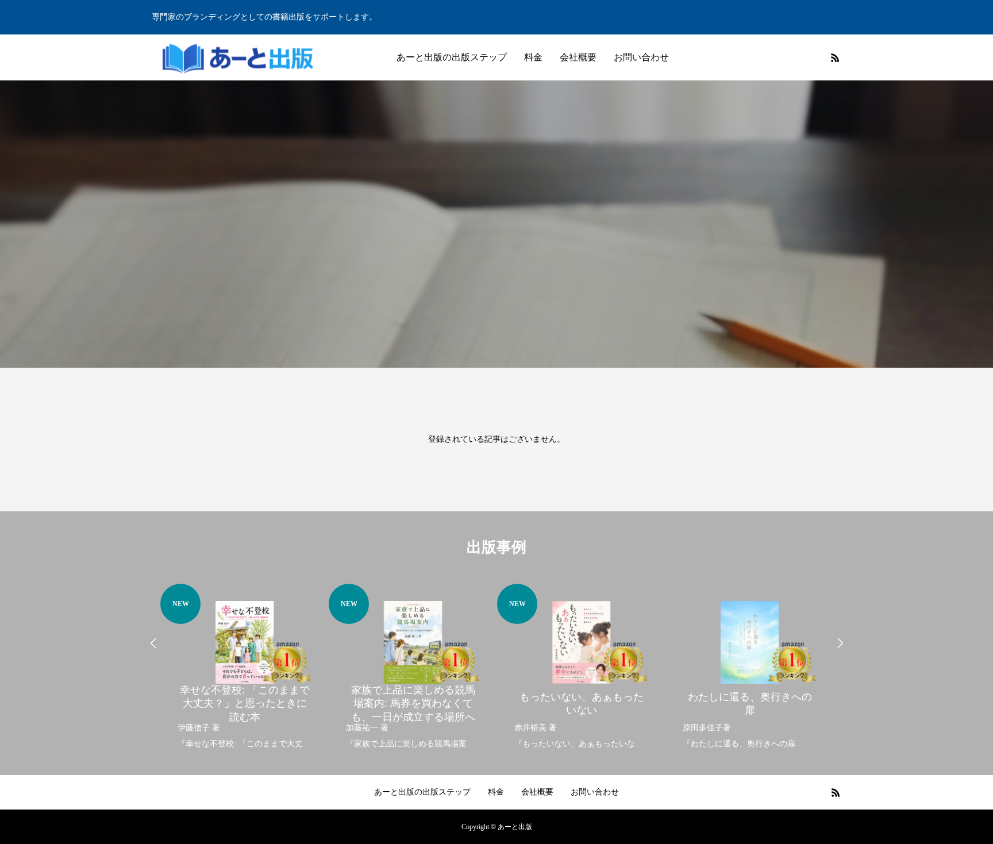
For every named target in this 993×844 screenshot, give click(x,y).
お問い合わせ (641, 57)
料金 (533, 57)
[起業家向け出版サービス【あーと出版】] (238, 57)
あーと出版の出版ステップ (452, 57)
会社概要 (578, 57)
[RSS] (835, 57)
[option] (244, 668)
